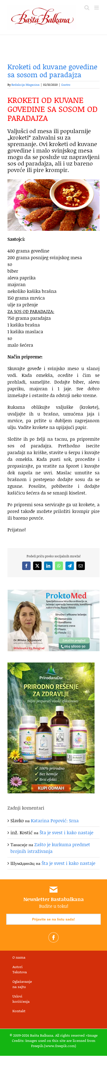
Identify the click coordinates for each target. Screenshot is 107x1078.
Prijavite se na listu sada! (53, 919)
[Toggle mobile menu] (97, 7)
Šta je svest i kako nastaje (66, 832)
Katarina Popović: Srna (55, 820)
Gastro (65, 85)
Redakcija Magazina (25, 85)
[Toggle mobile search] (86, 7)
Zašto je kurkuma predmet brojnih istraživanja (50, 847)
